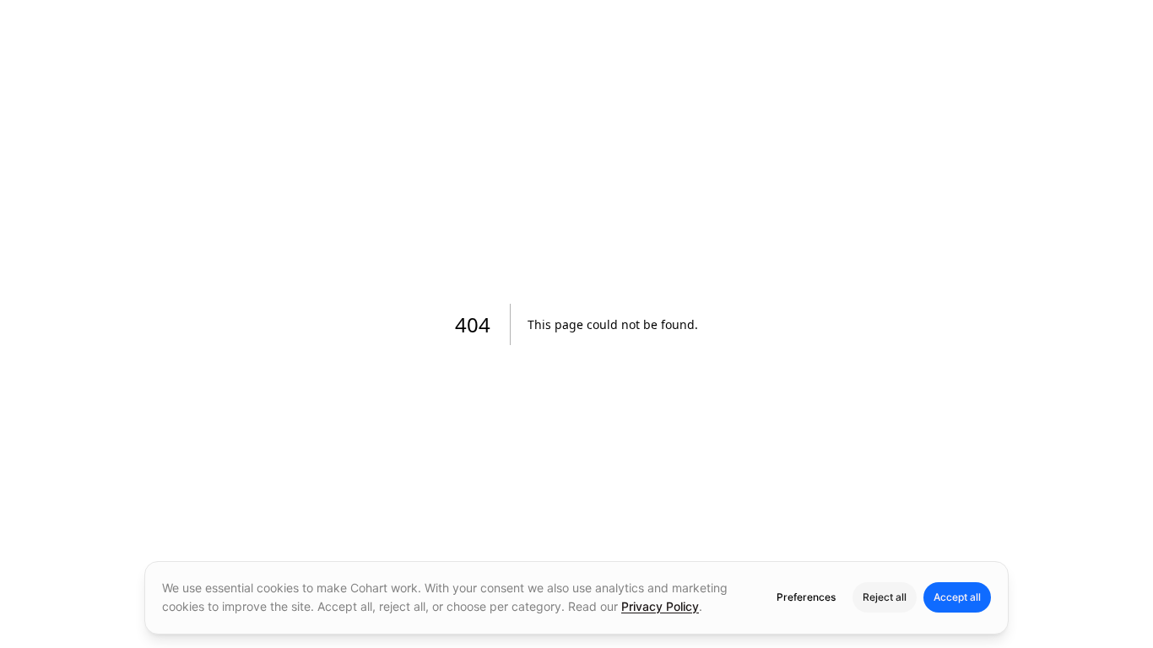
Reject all (885, 597)
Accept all (957, 597)
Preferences (806, 597)
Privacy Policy (660, 606)
